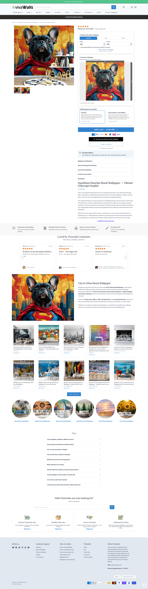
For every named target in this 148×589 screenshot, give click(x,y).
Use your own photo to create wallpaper (106, 139)
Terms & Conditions (41, 552)
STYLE (67, 12)
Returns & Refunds (41, 550)
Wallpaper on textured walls (67, 560)
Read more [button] (108, 260)
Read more (27, 529)
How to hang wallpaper (66, 547)
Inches (88, 38)
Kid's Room (88, 12)
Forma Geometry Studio (119, 351)
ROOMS (57, 12)
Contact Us (87, 555)
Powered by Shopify (16, 584)
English (117, 577)
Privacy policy (39, 557)
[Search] (113, 7)
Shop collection (74, 394)
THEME (48, 12)
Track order (87, 552)
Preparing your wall (65, 555)
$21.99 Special (17, 12)
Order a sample (106, 144)
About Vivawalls (88, 557)
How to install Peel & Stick (67, 550)
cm (106, 38)
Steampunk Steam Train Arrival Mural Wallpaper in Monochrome (22, 348)
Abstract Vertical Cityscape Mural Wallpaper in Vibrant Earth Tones (73, 383)
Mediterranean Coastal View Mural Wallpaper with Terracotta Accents (124, 383)
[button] (22, 257)
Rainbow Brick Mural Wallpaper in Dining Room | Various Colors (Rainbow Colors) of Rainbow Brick (99, 349)
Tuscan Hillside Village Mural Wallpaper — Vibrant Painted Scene (49, 348)
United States (128, 577)
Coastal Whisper (17, 386)
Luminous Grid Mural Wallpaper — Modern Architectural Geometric (124, 348)
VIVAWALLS (15, 351)
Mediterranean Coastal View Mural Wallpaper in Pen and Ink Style (48, 383)
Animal (38, 12)
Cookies (38, 555)
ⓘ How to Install (85, 121)
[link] (38, 267)
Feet (123, 38)
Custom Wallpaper (111, 12)
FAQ (85, 550)
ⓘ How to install (112, 121)
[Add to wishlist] (70, 28)
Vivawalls (82, 189)
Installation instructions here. (105, 221)
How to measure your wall (67, 552)
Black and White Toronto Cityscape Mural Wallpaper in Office (74, 348)
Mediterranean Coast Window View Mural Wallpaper (23, 383)
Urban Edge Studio (68, 351)
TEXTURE (77, 12)
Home (13, 22)
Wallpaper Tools (64, 557)
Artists (29, 12)
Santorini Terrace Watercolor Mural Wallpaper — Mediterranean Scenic (99, 383)
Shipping (38, 547)
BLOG (99, 12)
